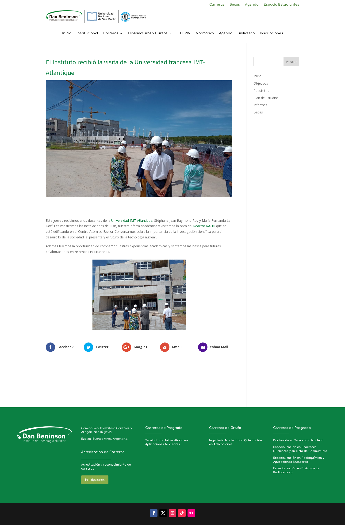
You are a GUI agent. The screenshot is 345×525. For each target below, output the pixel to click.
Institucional (87, 33)
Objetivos (260, 83)
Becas (235, 4)
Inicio (66, 33)
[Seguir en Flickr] (191, 513)
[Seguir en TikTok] (182, 513)
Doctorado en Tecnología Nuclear (298, 440)
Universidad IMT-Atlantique (131, 220)
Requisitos (261, 90)
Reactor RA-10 (204, 226)
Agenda (251, 4)
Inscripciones (271, 33)
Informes (260, 105)
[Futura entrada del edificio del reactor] (139, 329)
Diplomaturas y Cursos (148, 33)
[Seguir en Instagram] (172, 513)
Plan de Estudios (266, 98)
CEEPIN (184, 33)
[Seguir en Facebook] (153, 513)
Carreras (216, 4)
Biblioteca (246, 33)
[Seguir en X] (163, 513)
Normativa (205, 33)
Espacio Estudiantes (281, 4)
